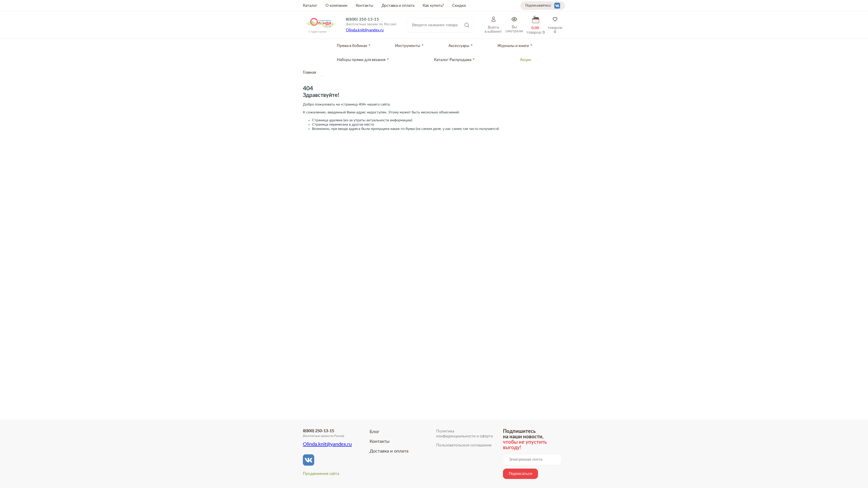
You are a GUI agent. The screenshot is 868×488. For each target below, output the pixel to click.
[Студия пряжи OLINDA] (321, 29)
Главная (309, 72)
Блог (374, 431)
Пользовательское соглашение (464, 445)
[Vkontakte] (557, 6)
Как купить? (433, 5)
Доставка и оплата (398, 5)
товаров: (555, 30)
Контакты (364, 5)
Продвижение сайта (321, 474)
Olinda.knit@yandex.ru (365, 30)
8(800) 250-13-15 (362, 19)
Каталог (310, 5)
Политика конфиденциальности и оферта (464, 433)
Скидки (459, 5)
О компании (336, 5)
